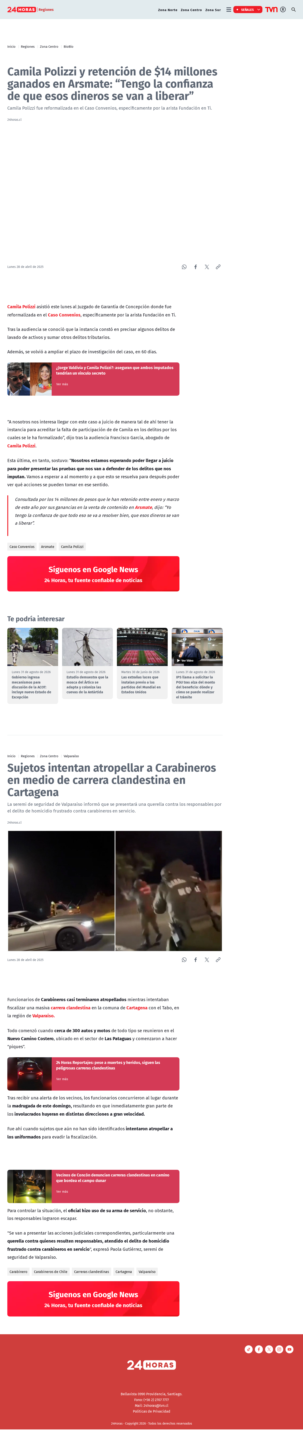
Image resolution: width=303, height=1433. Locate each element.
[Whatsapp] (184, 266)
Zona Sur (213, 9)
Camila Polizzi (72, 546)
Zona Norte (167, 9)
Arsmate (47, 546)
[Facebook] (195, 266)
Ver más (62, 384)
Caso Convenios (22, 546)
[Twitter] (206, 266)
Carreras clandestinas (91, 1271)
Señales (247, 9)
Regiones (28, 46)
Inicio (11, 46)
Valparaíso (71, 755)
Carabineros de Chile (50, 1271)
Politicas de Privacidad (151, 1411)
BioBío (68, 46)
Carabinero (18, 1271)
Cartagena (124, 1271)
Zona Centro (191, 9)
